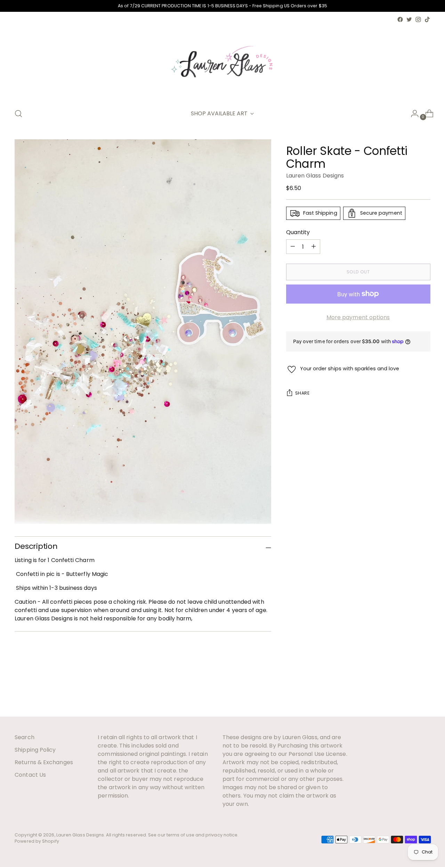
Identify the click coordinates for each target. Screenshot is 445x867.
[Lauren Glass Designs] (222, 63)
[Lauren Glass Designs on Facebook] (400, 19)
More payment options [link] (358, 317)
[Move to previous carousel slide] (408, 693)
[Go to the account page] (412, 114)
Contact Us (30, 775)
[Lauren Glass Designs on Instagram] (418, 19)
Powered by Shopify (37, 841)
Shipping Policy (35, 750)
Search (24, 737)
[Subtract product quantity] (313, 247)
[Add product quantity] (292, 247)
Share (302, 393)
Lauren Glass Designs (315, 176)
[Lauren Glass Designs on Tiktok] (427, 19)
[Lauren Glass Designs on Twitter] (409, 19)
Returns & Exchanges (44, 762)
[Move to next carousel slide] (424, 693)
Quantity (298, 232)
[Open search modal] (18, 114)
